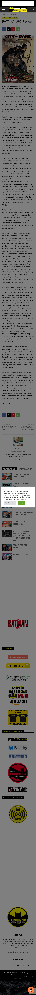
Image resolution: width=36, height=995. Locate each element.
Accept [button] (21, 503)
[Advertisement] (18, 3)
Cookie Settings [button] (10, 503)
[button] (3, 9)
